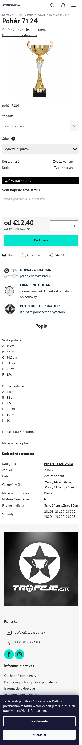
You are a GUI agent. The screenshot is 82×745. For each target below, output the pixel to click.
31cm (48, 487)
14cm (56, 505)
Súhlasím (39, 735)
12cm (65, 505)
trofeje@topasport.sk (30, 632)
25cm (48, 482)
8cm (47, 505)
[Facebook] (9, 654)
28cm (70, 487)
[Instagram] (19, 654)
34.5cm (59, 487)
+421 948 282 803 (28, 642)
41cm (58, 482)
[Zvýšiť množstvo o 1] (74, 226)
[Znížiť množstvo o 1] (53, 226)
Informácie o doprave (19, 688)
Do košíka (41, 240)
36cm (67, 482)
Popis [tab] (41, 326)
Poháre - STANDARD (58, 464)
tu (44, 710)
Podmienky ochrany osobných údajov (30, 682)
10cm (75, 505)
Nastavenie (39, 721)
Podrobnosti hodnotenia (19, 35)
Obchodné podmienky (20, 675)
